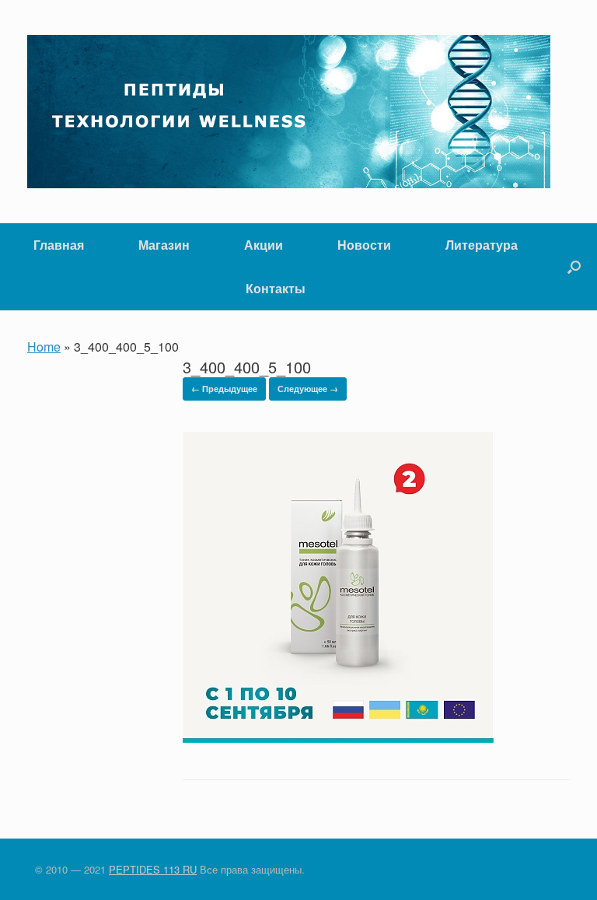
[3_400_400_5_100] (338, 738)
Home (44, 346)
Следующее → (308, 388)
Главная (58, 245)
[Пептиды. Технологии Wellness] (288, 111)
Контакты (275, 288)
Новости (364, 245)
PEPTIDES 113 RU (153, 869)
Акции (263, 245)
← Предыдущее (224, 388)
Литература (481, 245)
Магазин (164, 245)
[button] (574, 266)
